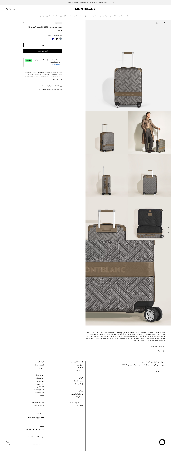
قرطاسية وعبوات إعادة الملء (100, 16)
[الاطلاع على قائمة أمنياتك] (10, 9)
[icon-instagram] (43, 429)
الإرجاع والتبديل (79, 384)
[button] (14, 9)
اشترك (158, 371)
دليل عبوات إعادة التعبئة (77, 402)
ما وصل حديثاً (127, 16)
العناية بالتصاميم (79, 405)
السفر (69, 16)
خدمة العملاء (80, 371)
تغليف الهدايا (80, 397)
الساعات (54, 16)
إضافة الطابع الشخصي (77, 394)
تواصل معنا (80, 365)
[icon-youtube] (30, 429)
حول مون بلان (40, 378)
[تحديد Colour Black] (56, 39)
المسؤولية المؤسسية (38, 392)
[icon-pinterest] (27, 429)
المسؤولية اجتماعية (38, 389)
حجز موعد (41, 368)
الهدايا (120, 16)
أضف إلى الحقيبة (43, 51)
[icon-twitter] (33, 429)
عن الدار (42, 16)
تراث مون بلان (40, 384)
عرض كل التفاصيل (56, 79)
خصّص (43, 45)
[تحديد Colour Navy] (52, 39)
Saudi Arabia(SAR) (34, 437)
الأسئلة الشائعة (79, 368)
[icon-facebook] (40, 429)
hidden (151, 23)
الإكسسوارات (62, 16)
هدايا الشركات (79, 400)
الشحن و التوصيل (79, 381)
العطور (48, 16)
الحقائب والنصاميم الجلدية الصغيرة (81, 16)
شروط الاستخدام (39, 405)
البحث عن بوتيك (39, 365)
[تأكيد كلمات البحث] (17, 9)
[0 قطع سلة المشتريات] (7, 9)
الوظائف (41, 395)
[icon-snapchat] (36, 429)
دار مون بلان (40, 381)
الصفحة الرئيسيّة (160, 23)
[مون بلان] (85, 9)
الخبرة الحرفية (39, 387)
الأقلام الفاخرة (113, 16)
